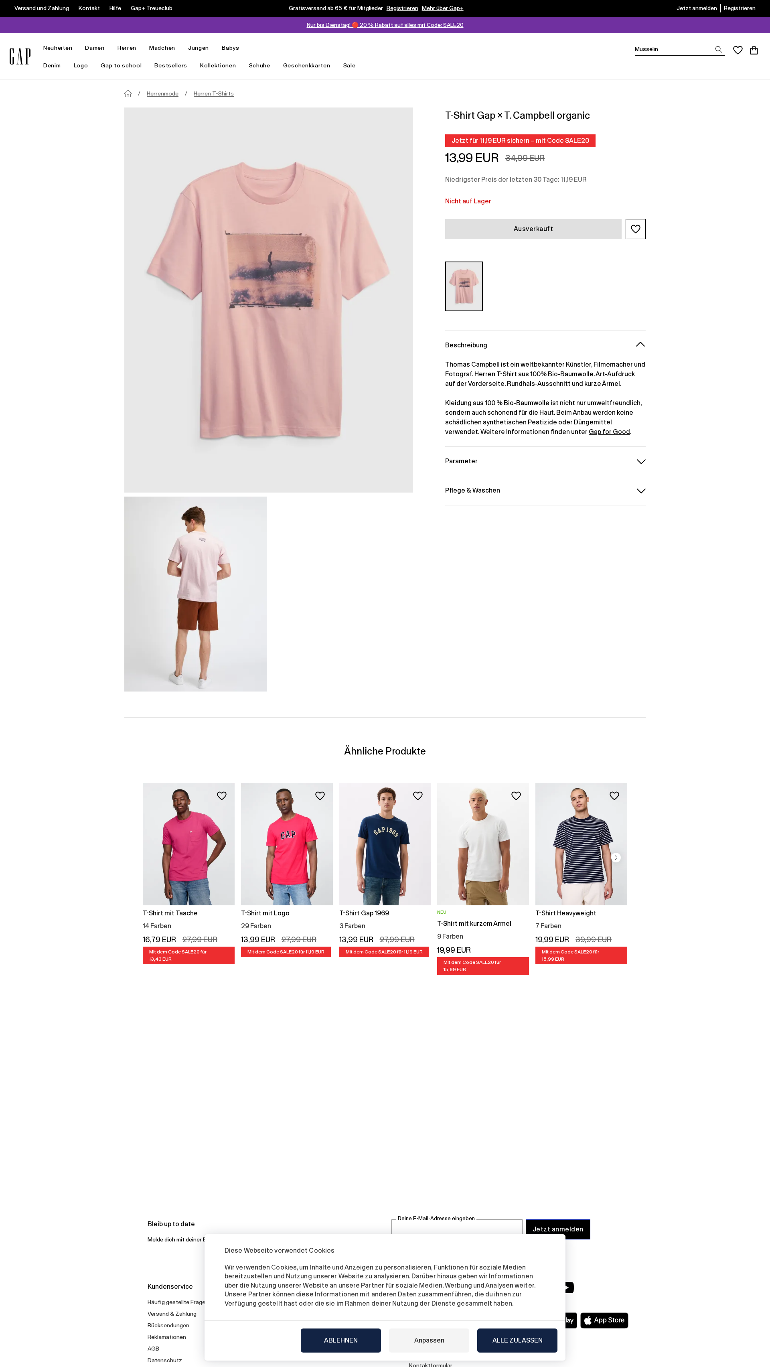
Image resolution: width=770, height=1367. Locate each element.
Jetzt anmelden (697, 8)
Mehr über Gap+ (443, 8)
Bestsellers (170, 65)
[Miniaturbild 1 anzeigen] (195, 594)
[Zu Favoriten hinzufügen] (221, 795)
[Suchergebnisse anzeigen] (718, 49)
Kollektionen (218, 65)
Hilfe (115, 8)
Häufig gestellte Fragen (178, 1302)
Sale (349, 65)
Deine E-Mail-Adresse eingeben (436, 1218)
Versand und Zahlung (41, 8)
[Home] (128, 93)
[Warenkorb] (754, 50)
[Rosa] (464, 286)
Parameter (461, 460)
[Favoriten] (738, 50)
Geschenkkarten (306, 65)
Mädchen (162, 48)
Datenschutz (165, 1360)
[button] (636, 229)
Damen (95, 48)
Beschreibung (466, 345)
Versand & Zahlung (172, 1313)
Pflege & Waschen (472, 490)
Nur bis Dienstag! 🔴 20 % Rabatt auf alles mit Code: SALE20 (385, 25)
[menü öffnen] (76, 48)
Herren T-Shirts (214, 93)
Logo (81, 65)
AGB (153, 1348)
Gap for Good (609, 431)
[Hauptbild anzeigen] (268, 300)
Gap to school (121, 65)
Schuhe (259, 65)
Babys (230, 48)
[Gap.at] (20, 56)
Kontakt (89, 8)
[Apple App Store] (604, 1320)
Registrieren (402, 8)
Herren (127, 48)
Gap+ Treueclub (151, 8)
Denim (52, 65)
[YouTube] (566, 1287)
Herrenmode (162, 93)
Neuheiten (57, 48)
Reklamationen (167, 1337)
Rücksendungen (168, 1325)
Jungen (198, 48)
